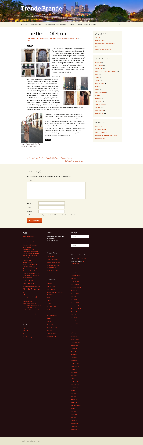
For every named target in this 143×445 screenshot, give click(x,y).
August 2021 (74, 291)
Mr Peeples (37, 286)
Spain (67, 38)
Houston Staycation (100, 138)
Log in (24, 328)
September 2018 (76, 330)
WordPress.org (27, 337)
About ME (24, 25)
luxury (31, 286)
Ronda (63, 38)
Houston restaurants (31, 273)
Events (97, 77)
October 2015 (75, 387)
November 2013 (75, 429)
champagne (27, 245)
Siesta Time (98, 126)
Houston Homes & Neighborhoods (55, 25)
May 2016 (73, 375)
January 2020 (75, 303)
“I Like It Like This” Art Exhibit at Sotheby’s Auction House (49, 158)
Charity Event (99, 68)
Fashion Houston (28, 249)
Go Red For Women (100, 129)
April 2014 (74, 420)
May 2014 (73, 417)
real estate (98, 98)
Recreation (98, 101)
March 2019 (74, 324)
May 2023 (73, 279)
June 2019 (74, 318)
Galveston (35, 251)
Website (29, 211)
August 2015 (74, 390)
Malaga (59, 38)
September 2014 (76, 405)
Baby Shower (34, 239)
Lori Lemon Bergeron (28, 277)
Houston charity (27, 260)
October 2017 (75, 345)
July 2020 (73, 297)
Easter (34, 245)
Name (29, 203)
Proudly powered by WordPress (30, 441)
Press (72, 25)
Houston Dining (28, 262)
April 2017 (74, 357)
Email (29, 207)
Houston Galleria (30, 264)
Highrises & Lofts (36, 25)
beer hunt (26, 241)
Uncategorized (99, 113)
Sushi (34, 303)
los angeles (26, 286)
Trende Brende (32, 307)
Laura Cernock (27, 275)
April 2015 (74, 399)
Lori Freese (36, 275)
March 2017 (74, 360)
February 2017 (75, 363)
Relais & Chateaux (100, 104)
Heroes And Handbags (31, 253)
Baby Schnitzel (27, 239)
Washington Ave (34, 309)
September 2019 (76, 309)
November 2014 (75, 402)
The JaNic (27, 305)
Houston (32, 258)
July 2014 (73, 411)
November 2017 (75, 342)
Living (96, 89)
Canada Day (32, 241)
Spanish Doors (74, 38)
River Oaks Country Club (29, 299)
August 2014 (74, 408)
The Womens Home (36, 305)
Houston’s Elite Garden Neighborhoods (106, 135)
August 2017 (74, 348)
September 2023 (76, 276)
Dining (96, 74)
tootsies (25, 307)
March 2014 (74, 423)
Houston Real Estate (29, 271)
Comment (31, 180)
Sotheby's (27, 301)
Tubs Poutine (26, 309)
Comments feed (27, 334)
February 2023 (75, 282)
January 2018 (75, 339)
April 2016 (74, 378)
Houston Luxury (29, 267)
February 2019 (75, 327)
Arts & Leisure (99, 65)
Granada (53, 38)
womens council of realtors (29, 314)
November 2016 (75, 366)
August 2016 (74, 369)
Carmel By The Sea (27, 243)
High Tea (25, 258)
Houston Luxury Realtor (30, 269)
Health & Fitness (99, 83)
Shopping (97, 107)
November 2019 (75, 306)
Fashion (97, 80)
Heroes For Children (30, 255)
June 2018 (74, 336)
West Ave (25, 312)
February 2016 (75, 381)
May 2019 (73, 321)
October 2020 (75, 294)
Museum (97, 95)
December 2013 (75, 426)
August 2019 (74, 312)
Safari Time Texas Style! (75, 161)
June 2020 (74, 300)
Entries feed (26, 331)
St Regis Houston (27, 303)
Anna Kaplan (28, 236)
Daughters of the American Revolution (106, 71)
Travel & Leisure (43, 38)
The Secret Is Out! (80, 258)
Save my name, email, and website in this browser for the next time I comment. (55, 215)
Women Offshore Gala (101, 132)
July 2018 (73, 333)
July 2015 (73, 393)
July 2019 (73, 315)
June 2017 (74, 354)
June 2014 (74, 414)
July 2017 (73, 351)
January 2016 (75, 384)
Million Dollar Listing (100, 92)
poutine (25, 297)
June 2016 (74, 372)
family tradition (27, 247)
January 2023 (75, 285)
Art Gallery (98, 62)
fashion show (27, 251)
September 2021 (76, 288)
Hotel (96, 86)
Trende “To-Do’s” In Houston (87, 25)
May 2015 (73, 396)
